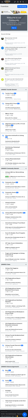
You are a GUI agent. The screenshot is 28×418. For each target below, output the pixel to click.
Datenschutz (20, 413)
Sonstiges (8, 390)
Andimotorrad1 (15, 362)
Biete (6, 370)
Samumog (7, 60)
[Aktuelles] (20, 2)
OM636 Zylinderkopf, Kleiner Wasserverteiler (15, 384)
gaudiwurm (15, 284)
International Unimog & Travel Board (15, 223)
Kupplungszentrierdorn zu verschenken (14, 405)
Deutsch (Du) (4, 411)
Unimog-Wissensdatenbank (12, 159)
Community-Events (10, 192)
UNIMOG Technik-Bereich (9, 89)
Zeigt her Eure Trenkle (10, 129)
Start (13, 416)
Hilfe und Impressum (6, 416)
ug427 (13, 154)
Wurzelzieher (18, 376)
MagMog (14, 218)
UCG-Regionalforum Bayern (12, 278)
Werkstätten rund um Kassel (11, 294)
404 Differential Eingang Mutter (13, 58)
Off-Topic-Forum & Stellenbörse (14, 243)
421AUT (7, 80)
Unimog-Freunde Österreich (16, 80)
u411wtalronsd (16, 307)
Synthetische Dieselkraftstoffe (12, 141)
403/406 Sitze (8, 97)
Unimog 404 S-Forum (15, 60)
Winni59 (7, 71)
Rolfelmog (14, 248)
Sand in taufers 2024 (10, 361)
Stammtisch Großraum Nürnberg (13, 282)
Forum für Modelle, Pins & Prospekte (15, 233)
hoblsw (14, 131)
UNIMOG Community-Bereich (10, 168)
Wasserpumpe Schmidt (11, 38)
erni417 (14, 341)
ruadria (14, 330)
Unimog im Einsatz (10, 202)
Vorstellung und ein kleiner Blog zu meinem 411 (16, 186)
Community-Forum (10, 182)
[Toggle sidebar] (26, 2)
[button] (2, 2)
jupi (6, 39)
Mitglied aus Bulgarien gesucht (12, 247)
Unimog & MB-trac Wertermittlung (14, 172)
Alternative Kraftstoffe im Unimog (14, 135)
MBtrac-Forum (9, 113)
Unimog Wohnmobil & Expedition (14, 212)
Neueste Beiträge (5, 34)
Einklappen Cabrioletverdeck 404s (13, 217)
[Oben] (15, 416)
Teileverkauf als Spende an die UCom (15, 400)
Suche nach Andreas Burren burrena (13, 329)
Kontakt (3, 413)
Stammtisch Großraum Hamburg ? (13, 339)
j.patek (14, 208)
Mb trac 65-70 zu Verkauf (11, 118)
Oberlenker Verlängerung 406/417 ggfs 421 (15, 374)
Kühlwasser (16, 142)
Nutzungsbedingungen (11, 413)
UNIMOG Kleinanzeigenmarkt (10, 366)
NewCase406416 (16, 228)
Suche (11, 71)
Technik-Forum (10, 39)
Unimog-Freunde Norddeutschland (14, 335)
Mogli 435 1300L (16, 295)
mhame (14, 198)
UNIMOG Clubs (5, 264)
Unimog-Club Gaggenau (11, 268)
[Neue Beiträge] (24, 414)
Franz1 (6, 50)
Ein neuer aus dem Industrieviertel (14, 79)
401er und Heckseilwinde (11, 207)
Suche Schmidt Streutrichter (12, 395)
